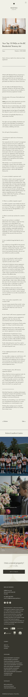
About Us (6, 645)
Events (3, 470)
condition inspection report (9, 203)
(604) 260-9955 (9, 596)
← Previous (5, 421)
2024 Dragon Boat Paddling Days (9, 546)
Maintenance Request (9, 686)
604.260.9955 (9, 407)
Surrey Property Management (10, 669)
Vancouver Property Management (12, 657)
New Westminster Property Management (13, 663)
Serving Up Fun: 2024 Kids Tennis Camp (10, 468)
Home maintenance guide (10, 687)
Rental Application (8, 684)
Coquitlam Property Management (12, 661)
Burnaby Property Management (11, 659)
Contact (6, 648)
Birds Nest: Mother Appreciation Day (9, 507)
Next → (24, 421)
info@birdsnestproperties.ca (13, 598)
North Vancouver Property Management (13, 664)
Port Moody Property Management (12, 666)
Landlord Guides (8, 675)
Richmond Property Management (11, 668)
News (3, 51)
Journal (3, 472)
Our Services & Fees (8, 673)
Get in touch (14, 571)
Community (6, 646)
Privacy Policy (16, 693)
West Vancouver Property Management (13, 671)
